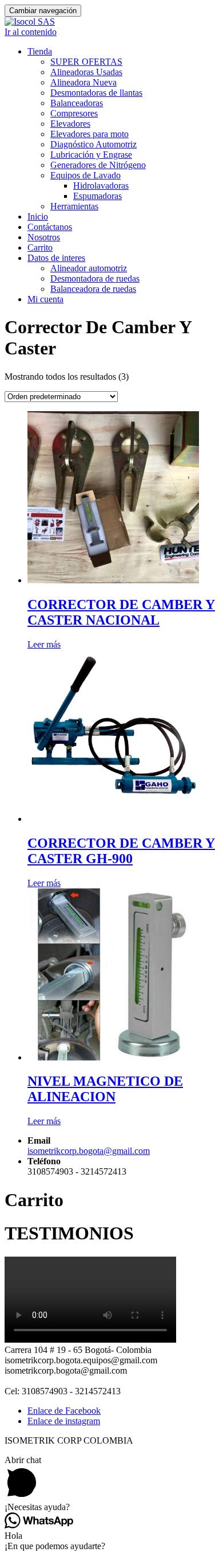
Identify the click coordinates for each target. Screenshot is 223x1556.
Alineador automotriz (88, 268)
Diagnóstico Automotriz (93, 144)
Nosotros (43, 237)
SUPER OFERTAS (86, 62)
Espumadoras (97, 196)
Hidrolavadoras (101, 185)
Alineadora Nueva (83, 82)
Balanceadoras (76, 103)
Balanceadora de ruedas (93, 289)
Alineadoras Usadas (86, 72)
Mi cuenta (45, 299)
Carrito (40, 247)
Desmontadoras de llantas (96, 93)
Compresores (74, 113)
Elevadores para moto (89, 134)
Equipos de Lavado (85, 175)
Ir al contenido (31, 32)
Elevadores (70, 123)
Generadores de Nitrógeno (98, 165)
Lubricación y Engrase (91, 154)
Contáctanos (49, 227)
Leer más (44, 644)
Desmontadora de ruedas (95, 278)
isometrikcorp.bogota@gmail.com (88, 1151)
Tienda (39, 51)
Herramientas (74, 206)
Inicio (37, 216)
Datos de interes (56, 258)
